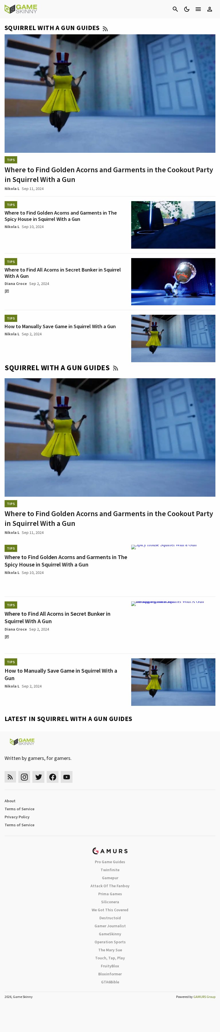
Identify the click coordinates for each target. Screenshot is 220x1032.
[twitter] (38, 777)
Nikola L (12, 188)
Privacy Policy (17, 816)
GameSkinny (110, 933)
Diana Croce (16, 283)
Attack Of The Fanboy (110, 885)
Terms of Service (19, 808)
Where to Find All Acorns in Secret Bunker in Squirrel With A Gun (63, 272)
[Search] (175, 9)
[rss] (10, 777)
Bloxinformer (110, 973)
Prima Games (110, 893)
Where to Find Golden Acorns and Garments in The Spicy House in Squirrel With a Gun (61, 215)
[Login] (209, 9)
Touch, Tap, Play (110, 957)
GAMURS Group (204, 997)
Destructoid (110, 917)
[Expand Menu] (198, 9)
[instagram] (24, 777)
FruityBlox (110, 965)
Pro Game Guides (110, 861)
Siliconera (110, 901)
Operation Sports (110, 941)
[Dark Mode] (186, 9)
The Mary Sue (110, 949)
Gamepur (110, 877)
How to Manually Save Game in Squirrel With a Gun (60, 326)
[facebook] (52, 777)
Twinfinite (110, 869)
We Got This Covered (110, 909)
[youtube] (67, 777)
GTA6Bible (110, 982)
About (10, 800)
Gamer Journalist (110, 925)
